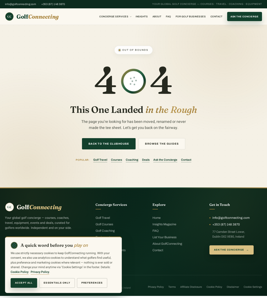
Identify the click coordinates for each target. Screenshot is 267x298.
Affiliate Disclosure (191, 286)
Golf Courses (104, 224)
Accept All (24, 282)
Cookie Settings (253, 286)
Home (156, 217)
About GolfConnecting (167, 243)
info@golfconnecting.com (20, 4)
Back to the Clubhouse (108, 143)
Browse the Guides (162, 143)
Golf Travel (100, 159)
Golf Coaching (105, 230)
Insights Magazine (164, 224)
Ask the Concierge (244, 16)
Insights (142, 16)
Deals (146, 159)
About (156, 16)
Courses (116, 159)
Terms (172, 286)
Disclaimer (233, 286)
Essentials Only (57, 282)
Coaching (132, 159)
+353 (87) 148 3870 (53, 4)
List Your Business (164, 237)
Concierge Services (113, 16)
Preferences (92, 282)
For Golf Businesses (191, 16)
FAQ (168, 16)
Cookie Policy (214, 286)
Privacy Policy (156, 286)
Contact (216, 16)
